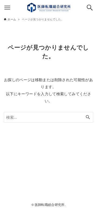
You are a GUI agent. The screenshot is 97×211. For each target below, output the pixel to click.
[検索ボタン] (89, 7)
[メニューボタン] (7, 7)
